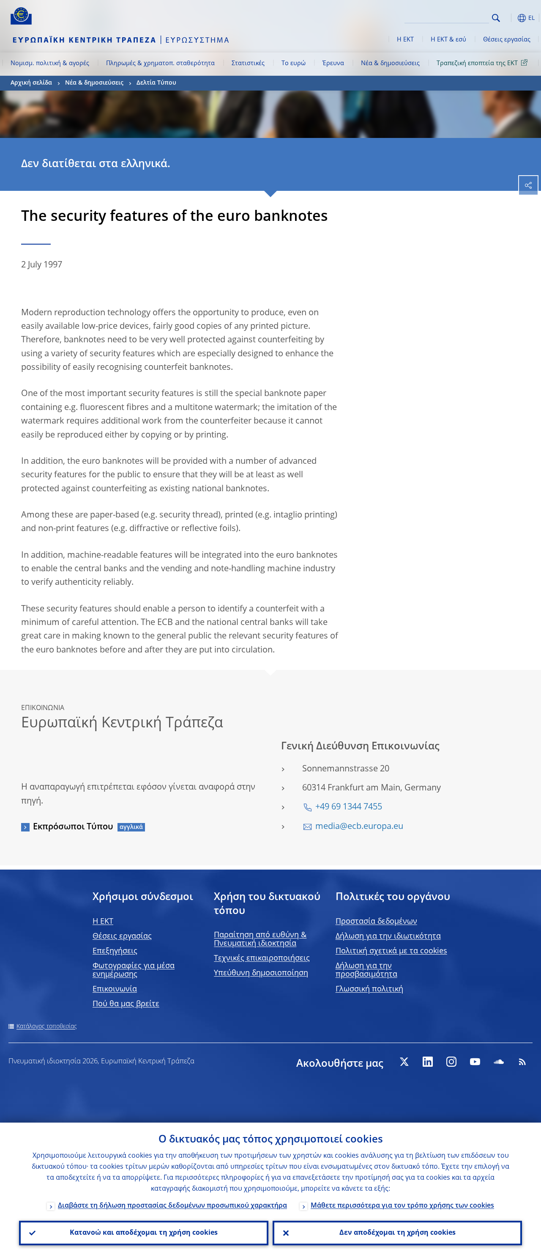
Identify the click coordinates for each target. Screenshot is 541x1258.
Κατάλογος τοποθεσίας (46, 1027)
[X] (404, 1062)
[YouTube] (475, 1062)
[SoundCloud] (499, 1062)
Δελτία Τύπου (156, 83)
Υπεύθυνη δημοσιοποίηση (261, 973)
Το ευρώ (293, 63)
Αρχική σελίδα (31, 83)
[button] (509, 18)
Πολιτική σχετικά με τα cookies (391, 951)
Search (496, 18)
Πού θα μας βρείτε (126, 1004)
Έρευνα (333, 63)
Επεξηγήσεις (115, 951)
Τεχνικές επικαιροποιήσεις (262, 958)
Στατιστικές (248, 63)
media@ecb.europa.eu (359, 827)
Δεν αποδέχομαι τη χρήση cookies (397, 1233)
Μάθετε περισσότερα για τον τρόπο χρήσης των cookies (402, 1206)
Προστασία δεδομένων (376, 921)
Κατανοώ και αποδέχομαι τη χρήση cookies (144, 1233)
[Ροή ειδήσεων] (522, 1062)
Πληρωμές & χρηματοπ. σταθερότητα (160, 63)
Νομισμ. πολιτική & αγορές (50, 63)
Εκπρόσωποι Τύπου (73, 827)
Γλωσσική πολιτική (369, 989)
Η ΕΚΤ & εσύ (448, 40)
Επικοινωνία (115, 989)
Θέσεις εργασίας (506, 40)
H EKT (103, 921)
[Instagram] (451, 1062)
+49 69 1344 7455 (348, 807)
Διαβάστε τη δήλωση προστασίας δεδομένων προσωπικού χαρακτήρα (172, 1206)
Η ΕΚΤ (405, 40)
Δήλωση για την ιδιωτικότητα (388, 936)
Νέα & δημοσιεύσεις (390, 63)
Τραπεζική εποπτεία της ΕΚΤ (477, 63)
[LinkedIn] (428, 1062)
